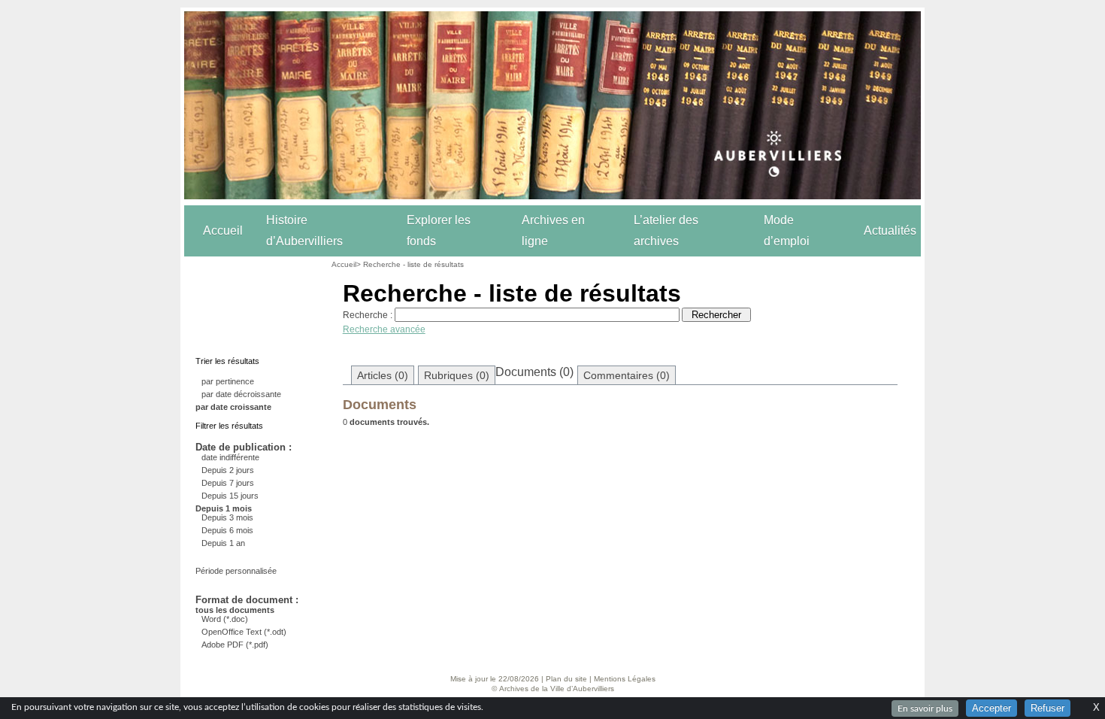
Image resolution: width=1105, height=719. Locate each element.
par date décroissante (241, 394)
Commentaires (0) (626, 375)
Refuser (1047, 708)
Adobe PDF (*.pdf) (234, 644)
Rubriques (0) (456, 375)
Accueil (223, 230)
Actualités (890, 230)
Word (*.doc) (224, 618)
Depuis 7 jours (227, 482)
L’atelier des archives (666, 230)
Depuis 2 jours (227, 470)
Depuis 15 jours (230, 495)
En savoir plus (925, 708)
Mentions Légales (624, 679)
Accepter (991, 708)
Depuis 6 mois (227, 530)
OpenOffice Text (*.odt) (243, 631)
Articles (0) (382, 375)
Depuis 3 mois (227, 517)
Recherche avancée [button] (384, 329)
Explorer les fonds (439, 230)
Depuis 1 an (223, 543)
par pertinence (227, 381)
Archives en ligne (553, 230)
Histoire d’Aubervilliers (304, 230)
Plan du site (566, 679)
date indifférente (230, 457)
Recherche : (367, 315)
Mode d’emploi (787, 230)
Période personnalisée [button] (236, 570)
